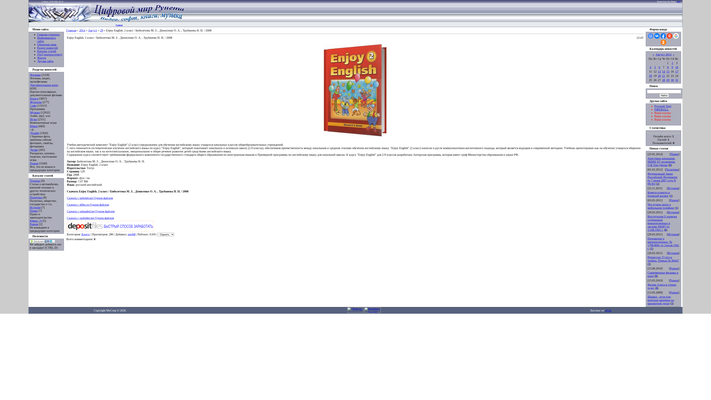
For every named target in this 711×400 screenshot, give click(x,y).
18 (650, 75)
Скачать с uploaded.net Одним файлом (91, 211)
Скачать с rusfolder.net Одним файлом (90, 218)
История (35, 207)
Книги (34, 98)
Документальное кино (44, 85)
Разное (34, 163)
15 (667, 71)
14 (663, 71)
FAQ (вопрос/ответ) (49, 54)
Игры (33, 119)
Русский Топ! (662, 106)
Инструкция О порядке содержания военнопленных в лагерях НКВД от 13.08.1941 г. (662, 223)
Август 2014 (663, 54)
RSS (678, 2)
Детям (34, 149)
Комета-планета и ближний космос (658, 194)
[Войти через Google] (676, 36)
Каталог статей (46, 51)
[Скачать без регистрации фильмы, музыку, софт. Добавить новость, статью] (60, 21)
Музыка (35, 112)
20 (659, 75)
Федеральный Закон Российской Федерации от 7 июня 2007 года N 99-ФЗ (662, 178)
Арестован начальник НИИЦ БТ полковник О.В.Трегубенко (661, 162)
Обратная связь (46, 44)
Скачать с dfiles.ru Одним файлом (88, 204)
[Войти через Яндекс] (669, 36)
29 (101, 30)
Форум (41, 57)
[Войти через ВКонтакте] (657, 36)
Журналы (36, 102)
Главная (119, 25)
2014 (82, 30)
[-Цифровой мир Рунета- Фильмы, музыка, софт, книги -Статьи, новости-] (138, 21)
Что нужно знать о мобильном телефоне (660, 206)
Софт (33, 105)
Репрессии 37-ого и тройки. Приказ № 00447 (663, 259)
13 (659, 71)
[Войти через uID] (650, 36)
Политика (36, 197)
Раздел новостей (47, 47)
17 (676, 71)
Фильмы (35, 74)
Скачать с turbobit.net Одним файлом (90, 198)
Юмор (34, 126)
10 (676, 67)
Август (92, 30)
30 (672, 80)
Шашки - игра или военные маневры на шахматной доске (660, 300)
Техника (35, 180)
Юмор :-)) (36, 220)
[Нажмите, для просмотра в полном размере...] (355, 135)
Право (34, 210)
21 (663, 75)
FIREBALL (661, 109)
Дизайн (34, 133)
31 (676, 80)
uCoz (608, 310)
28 (663, 80)
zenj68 (132, 234)
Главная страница (48, 34)
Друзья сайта (45, 61)
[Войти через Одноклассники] (663, 42)
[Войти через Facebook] (663, 36)
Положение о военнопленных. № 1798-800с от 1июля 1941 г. (663, 243)
